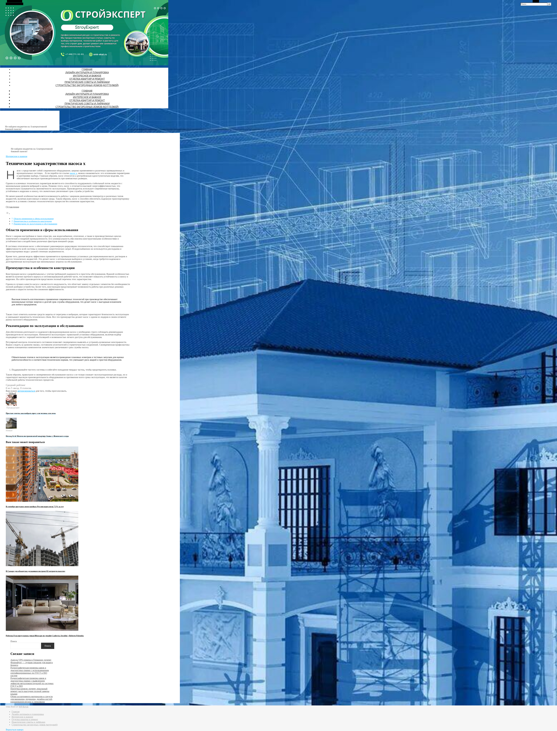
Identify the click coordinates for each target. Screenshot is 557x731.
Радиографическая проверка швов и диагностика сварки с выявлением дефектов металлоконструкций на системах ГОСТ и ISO (32, 682)
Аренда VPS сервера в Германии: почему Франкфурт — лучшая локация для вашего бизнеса (31, 662)
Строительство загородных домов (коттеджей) (87, 85)
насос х (73, 173)
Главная (87, 69)
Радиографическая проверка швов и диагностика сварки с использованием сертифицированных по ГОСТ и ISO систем (29, 672)
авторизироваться (26, 391)
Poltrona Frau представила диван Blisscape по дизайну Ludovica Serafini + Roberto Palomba (45, 636)
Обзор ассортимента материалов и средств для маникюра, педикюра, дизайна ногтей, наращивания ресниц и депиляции (31, 699)
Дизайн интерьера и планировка (87, 72)
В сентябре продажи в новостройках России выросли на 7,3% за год (35, 506)
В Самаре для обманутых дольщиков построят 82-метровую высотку (35, 571)
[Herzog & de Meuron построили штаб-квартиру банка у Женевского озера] (11, 428)
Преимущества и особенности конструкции (33, 221)
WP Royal (23, 706)
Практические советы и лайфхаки (87, 82)
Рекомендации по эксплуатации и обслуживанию (35, 224)
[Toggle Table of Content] (8, 213)
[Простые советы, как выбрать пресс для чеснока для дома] (11, 405)
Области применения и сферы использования (34, 218)
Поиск (13, 641)
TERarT (12, 393)
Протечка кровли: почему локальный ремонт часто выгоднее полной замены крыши (29, 691)
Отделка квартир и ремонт (87, 78)
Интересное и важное (87, 75)
